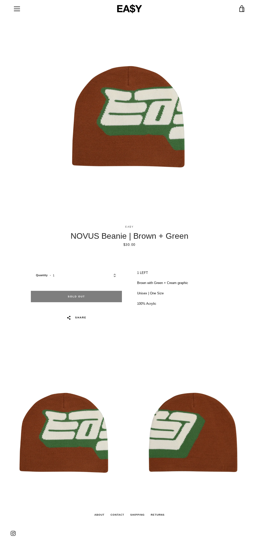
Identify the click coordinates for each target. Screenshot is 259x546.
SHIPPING (137, 514)
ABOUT (99, 514)
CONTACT (117, 514)
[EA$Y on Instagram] (13, 533)
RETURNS (158, 514)
